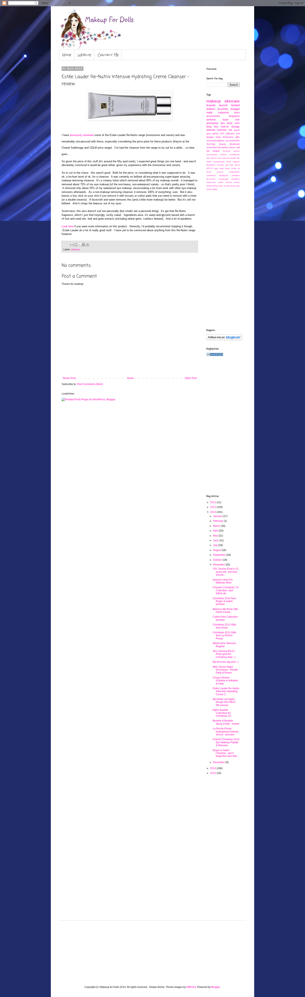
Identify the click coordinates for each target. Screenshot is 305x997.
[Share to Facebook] (84, 245)
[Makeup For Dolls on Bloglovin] (224, 339)
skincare (75, 249)
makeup (213, 101)
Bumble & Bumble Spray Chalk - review (226, 722)
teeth (208, 189)
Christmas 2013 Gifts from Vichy (224, 626)
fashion (225, 147)
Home (66, 54)
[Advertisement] (223, 259)
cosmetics (211, 175)
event (209, 147)
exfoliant (236, 175)
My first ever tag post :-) (226, 661)
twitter (215, 189)
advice (236, 151)
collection (230, 133)
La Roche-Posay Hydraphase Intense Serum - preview (226, 731)
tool (238, 133)
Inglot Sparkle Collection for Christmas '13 (222, 712)
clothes (223, 154)
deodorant (234, 144)
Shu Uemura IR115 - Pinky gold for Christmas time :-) (224, 654)
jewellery (236, 179)
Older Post (191, 378)
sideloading (211, 186)
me (230, 130)
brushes (223, 109)
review (229, 182)
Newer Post (69, 378)
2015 (213, 773)
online (221, 182)
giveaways (212, 123)
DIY (222, 133)
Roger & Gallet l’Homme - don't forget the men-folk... (226, 753)
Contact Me (108, 54)
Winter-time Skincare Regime (224, 645)
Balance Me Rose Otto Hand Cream (225, 610)
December (219, 762)
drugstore (234, 116)
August (217, 550)
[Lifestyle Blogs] (214, 355)
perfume (211, 119)
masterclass (218, 161)
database (223, 175)
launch (223, 105)
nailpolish (223, 112)
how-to (225, 126)
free (216, 126)
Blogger (215, 987)
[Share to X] (80, 245)
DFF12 (209, 168)
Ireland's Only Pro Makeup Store (223, 581)
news (228, 161)
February (218, 521)
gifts (237, 137)
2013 (213, 512)
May (215, 535)
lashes (215, 133)
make (209, 161)
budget (235, 109)
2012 (213, 507)
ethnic (214, 158)
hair (237, 119)
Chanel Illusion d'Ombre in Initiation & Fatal (225, 680)
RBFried (191, 987)
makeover (211, 182)
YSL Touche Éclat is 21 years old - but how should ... (226, 571)
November (219, 564)
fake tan (217, 147)
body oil (235, 168)
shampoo (210, 165)
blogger (210, 137)
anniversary (211, 154)
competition (234, 172)
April (216, 530)
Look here (67, 226)
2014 (213, 768)
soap (220, 186)
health (233, 158)
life (238, 158)
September (219, 554)
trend (237, 165)
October (218, 559)
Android (226, 151)
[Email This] (72, 245)
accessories (213, 116)
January (218, 516)
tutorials (210, 130)
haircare (222, 130)
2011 (213, 502)
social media (229, 186)
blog (208, 126)
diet (208, 158)
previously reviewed (82, 135)
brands (211, 105)
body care (233, 123)
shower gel (222, 165)
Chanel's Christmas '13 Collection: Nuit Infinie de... (226, 590)
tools (237, 112)
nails (209, 112)
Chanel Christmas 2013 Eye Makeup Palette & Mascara (226, 742)
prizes (232, 147)
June (216, 540)
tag (231, 165)
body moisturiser (225, 137)
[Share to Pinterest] (87, 245)
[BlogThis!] (76, 245)
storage (235, 126)
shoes (237, 182)
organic (236, 161)
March (217, 525)
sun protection (232, 140)
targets (216, 151)
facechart (210, 179)
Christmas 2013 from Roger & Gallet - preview (224, 601)
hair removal (223, 158)
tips (223, 123)
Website (84, 54)
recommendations (215, 140)
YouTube (210, 144)
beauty (222, 144)
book (208, 172)
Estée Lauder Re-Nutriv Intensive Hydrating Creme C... (226, 691)
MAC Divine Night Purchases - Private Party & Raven (225, 669)
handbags (223, 179)
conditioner (234, 154)
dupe (225, 119)
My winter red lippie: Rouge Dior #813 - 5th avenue (225, 702)
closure (220, 172)
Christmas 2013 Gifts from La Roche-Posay (224, 635)
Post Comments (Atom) (90, 384)
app (216, 168)
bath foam (225, 168)
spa (238, 186)
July (215, 545)
